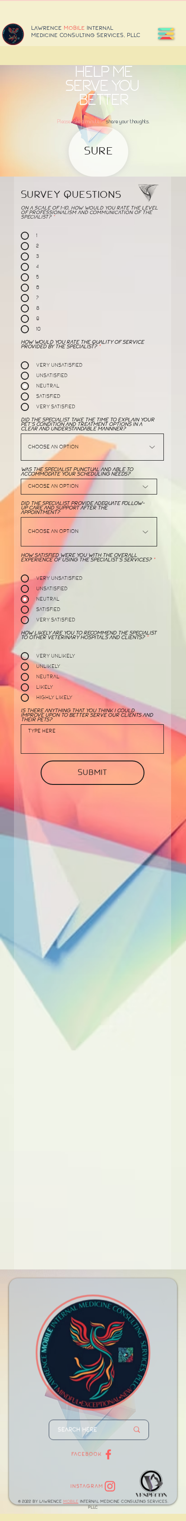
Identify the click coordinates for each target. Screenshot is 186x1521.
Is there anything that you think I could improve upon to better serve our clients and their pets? (87, 715)
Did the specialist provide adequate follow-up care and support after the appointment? (82, 508)
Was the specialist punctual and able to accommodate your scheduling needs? (77, 471)
